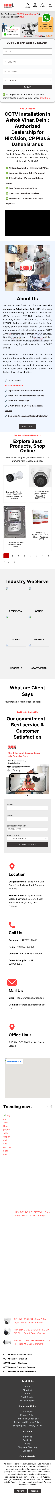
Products (27, 1440)
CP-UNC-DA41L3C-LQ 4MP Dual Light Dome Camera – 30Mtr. (30, 1321)
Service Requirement (16, 826)
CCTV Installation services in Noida (19, 1371)
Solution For (13, 835)
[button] (8, 768)
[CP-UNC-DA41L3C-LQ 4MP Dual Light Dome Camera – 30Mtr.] (7, 1321)
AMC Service (27, 1397)
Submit (27, 87)
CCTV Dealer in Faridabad (15, 1359)
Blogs (27, 1393)
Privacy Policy (27, 1400)
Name (10, 804)
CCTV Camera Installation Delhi (17, 1354)
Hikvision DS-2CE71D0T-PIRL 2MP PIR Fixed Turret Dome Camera (31, 1331)
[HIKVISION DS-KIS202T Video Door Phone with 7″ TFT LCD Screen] (7, 1214)
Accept (20, 1491)
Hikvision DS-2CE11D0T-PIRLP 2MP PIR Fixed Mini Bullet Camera (32, 1342)
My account (27, 1411)
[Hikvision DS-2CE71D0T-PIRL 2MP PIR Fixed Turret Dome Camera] (7, 1331)
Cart (27, 1443)
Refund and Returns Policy (27, 1422)
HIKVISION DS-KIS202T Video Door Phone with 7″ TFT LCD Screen (32, 1214)
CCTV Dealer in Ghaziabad (15, 1363)
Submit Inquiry (27, 844)
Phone (10, 815)
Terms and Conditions (27, 1418)
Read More (45, 98)
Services (27, 1436)
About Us (27, 1390)
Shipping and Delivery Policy (27, 1425)
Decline (34, 1491)
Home (27, 1386)
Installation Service (14, 385)
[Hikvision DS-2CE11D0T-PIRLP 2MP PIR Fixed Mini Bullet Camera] (7, 1342)
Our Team (27, 1450)
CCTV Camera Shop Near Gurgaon (19, 1367)
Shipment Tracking (27, 1447)
